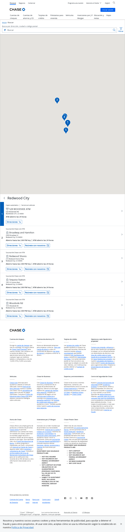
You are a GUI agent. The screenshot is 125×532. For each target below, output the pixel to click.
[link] (65, 498)
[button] (121, 524)
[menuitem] (75, 3)
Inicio (4, 22)
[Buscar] (114, 30)
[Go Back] (4, 198)
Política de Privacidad (22, 527)
